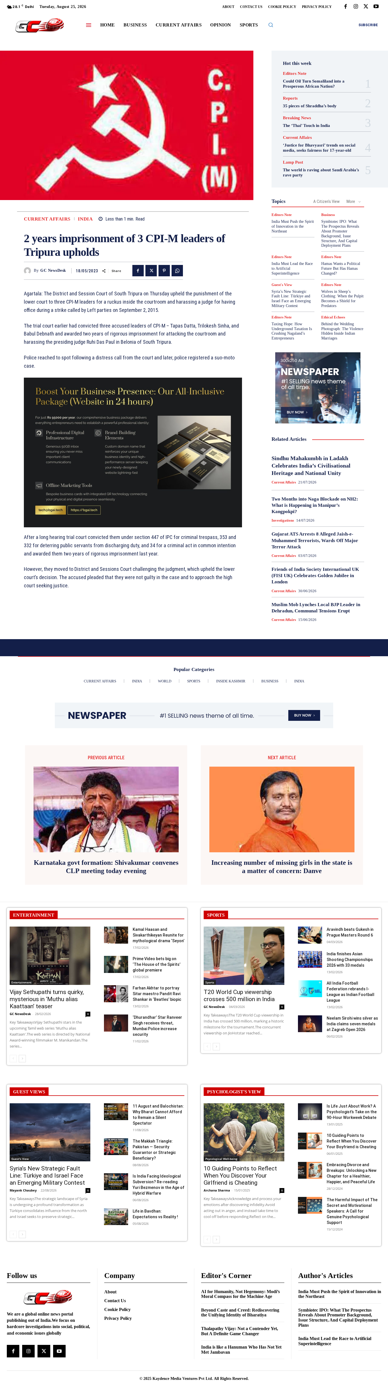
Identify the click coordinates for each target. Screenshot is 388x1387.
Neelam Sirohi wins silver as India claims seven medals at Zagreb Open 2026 (352, 1024)
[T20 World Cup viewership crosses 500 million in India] (244, 956)
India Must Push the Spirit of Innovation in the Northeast (293, 226)
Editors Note (294, 73)
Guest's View (282, 285)
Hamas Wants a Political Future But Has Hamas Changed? (340, 268)
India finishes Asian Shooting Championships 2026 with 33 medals (350, 960)
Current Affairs (47, 219)
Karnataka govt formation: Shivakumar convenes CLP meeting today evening (106, 866)
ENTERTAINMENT (33, 915)
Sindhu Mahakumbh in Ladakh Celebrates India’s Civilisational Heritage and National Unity (311, 465)
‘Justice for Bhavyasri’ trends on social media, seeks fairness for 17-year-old (319, 148)
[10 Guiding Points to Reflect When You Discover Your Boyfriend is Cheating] (310, 1141)
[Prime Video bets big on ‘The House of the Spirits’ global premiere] (116, 964)
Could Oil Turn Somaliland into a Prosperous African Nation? (314, 84)
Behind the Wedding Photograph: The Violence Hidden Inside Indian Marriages (342, 331)
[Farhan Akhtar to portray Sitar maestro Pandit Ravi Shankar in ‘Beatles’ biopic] (116, 993)
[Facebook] (345, 7)
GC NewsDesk (53, 270)
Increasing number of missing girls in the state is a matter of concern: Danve (281, 866)
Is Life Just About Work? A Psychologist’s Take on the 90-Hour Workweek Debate (352, 1112)
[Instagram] (356, 7)
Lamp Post (293, 162)
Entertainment (21, 982)
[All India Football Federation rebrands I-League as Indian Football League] (310, 988)
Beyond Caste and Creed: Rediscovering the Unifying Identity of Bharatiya (240, 1313)
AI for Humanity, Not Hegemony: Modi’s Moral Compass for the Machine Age (240, 1294)
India (85, 219)
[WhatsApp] (177, 270)
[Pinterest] (164, 270)
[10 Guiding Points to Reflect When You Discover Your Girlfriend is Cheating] (244, 1132)
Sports (209, 982)
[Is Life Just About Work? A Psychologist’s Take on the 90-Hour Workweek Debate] (310, 1111)
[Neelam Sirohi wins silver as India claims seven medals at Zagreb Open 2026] (310, 1023)
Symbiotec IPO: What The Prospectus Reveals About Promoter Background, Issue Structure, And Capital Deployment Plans (338, 1318)
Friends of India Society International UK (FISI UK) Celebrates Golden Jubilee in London (315, 576)
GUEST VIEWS (29, 1091)
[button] (270, 24)
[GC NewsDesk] (29, 270)
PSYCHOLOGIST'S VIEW (234, 1091)
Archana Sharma (217, 1190)
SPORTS (216, 915)
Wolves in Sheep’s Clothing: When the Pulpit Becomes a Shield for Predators (342, 298)
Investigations (283, 520)
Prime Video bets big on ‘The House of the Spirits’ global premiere (156, 964)
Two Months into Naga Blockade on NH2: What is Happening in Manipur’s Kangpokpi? (315, 505)
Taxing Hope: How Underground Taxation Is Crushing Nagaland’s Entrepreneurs (292, 331)
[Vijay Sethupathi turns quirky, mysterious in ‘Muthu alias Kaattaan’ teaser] (50, 956)
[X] (366, 7)
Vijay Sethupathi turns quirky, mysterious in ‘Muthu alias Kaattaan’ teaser (47, 999)
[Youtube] (376, 7)
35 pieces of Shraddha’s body (310, 106)
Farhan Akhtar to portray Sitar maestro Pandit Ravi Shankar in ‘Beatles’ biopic (157, 994)
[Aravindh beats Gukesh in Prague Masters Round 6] (310, 935)
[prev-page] (13, 1058)
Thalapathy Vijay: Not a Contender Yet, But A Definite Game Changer (239, 1331)
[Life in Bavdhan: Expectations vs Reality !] (116, 1216)
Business (328, 215)
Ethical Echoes (333, 317)
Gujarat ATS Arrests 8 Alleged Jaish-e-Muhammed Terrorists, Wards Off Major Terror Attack (315, 540)
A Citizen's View (326, 201)
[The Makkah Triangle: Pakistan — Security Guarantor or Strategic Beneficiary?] (116, 1146)
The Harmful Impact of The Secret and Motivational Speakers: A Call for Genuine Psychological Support (352, 1211)
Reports (290, 98)
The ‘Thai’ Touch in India (306, 125)
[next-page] (22, 1058)
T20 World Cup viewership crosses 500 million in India (239, 996)
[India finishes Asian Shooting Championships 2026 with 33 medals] (310, 959)
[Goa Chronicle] (40, 26)
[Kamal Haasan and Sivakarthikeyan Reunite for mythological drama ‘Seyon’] (116, 935)
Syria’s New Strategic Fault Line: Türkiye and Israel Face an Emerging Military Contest (291, 298)
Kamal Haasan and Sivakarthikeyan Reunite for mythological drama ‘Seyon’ (158, 935)
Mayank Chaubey (23, 1190)
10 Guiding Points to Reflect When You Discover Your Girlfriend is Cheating (240, 1175)
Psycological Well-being (221, 1159)
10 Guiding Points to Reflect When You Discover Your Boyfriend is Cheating (352, 1141)
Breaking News (297, 118)
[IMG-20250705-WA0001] (133, 452)
